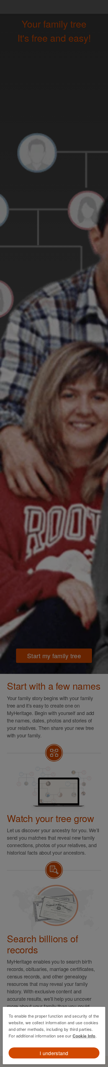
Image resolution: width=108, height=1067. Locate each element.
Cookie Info (84, 1036)
